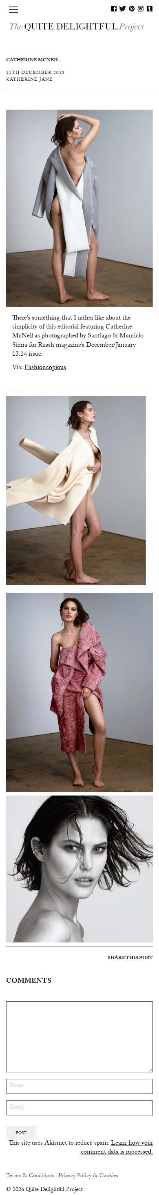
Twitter (122, 8)
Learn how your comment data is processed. (117, 1148)
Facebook (113, 8)
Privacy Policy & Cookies (88, 1176)
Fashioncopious (45, 368)
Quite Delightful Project (79, 26)
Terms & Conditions (30, 1176)
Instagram (140, 8)
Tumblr (149, 8)
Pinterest (131, 8)
